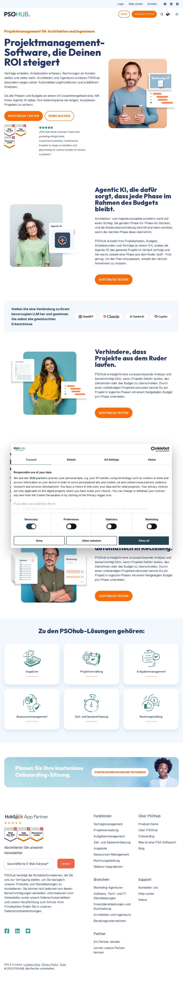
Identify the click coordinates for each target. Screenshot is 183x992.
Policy (54, 964)
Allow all (144, 540)
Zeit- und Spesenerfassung (112, 842)
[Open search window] (162, 14)
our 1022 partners (36, 477)
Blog (141, 848)
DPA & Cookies (13, 964)
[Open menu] (177, 14)
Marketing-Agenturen (108, 887)
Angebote (100, 848)
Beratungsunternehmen (110, 921)
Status (142, 899)
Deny (39, 540)
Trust (63, 964)
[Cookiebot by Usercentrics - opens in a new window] (153, 449)
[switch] (71, 526)
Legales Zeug (32, 964)
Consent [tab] (31, 459)
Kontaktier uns (148, 887)
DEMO (124, 14)
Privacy (46, 964)
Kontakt (152, 3)
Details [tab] (71, 459)
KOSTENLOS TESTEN (144, 14)
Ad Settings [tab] (111, 459)
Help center (136, 3)
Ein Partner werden (107, 942)
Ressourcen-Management (111, 854)
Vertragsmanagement (108, 824)
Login (120, 3)
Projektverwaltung (106, 830)
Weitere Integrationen (108, 866)
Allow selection (91, 540)
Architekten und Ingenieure (112, 915)
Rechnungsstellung (107, 860)
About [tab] (152, 459)
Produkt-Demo (148, 824)
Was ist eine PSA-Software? (157, 842)
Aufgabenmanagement (109, 836)
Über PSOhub (148, 830)
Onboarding (146, 836)
